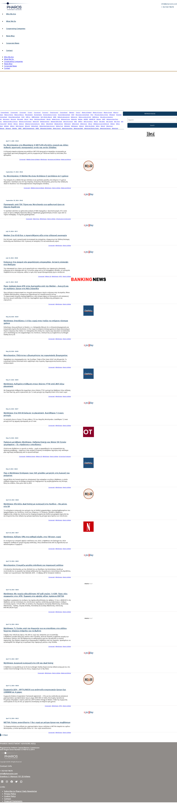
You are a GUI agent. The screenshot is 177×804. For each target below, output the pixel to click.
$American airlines (67, 128)
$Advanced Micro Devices (10, 121)
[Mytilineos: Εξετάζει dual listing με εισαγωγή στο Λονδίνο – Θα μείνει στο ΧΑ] (88, 494)
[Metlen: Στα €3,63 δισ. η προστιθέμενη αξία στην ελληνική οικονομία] (88, 225)
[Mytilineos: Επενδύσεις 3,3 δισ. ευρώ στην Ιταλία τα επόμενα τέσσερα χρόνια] (88, 310)
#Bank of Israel (108, 112)
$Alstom (81, 126)
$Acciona (13, 119)
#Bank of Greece (97, 112)
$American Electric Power (91, 128)
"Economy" (45, 112)
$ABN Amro (95, 117)
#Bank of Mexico (19, 114)
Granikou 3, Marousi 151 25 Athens (15, 776)
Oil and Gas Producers (65, 456)
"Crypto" (30, 112)
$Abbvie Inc (74, 117)
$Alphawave (74, 126)
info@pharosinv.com (9, 773)
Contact (9, 50)
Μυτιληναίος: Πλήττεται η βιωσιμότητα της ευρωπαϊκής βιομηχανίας (36, 355)
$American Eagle (78, 128)
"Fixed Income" (54, 112)
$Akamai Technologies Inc (32, 124)
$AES (75, 121)
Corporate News (12, 43)
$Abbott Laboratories (64, 117)
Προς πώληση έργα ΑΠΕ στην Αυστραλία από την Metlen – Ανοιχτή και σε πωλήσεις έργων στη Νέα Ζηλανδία (36, 287)
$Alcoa (90, 124)
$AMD (37, 128)
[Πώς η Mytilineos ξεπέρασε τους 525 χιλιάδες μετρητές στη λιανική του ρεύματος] (88, 463)
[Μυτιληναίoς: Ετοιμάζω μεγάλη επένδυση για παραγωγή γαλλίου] (88, 555)
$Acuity (49, 119)
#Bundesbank (29, 114)
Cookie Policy (10, 796)
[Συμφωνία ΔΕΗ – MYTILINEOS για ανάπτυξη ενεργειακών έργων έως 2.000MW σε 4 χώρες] (88, 679)
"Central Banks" (4, 112)
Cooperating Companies (15, 28)
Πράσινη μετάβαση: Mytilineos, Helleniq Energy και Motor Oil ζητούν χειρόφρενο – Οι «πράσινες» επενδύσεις (35, 443)
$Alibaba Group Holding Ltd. (101, 124)
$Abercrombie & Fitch (85, 117)
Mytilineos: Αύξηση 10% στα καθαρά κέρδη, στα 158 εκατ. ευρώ (32, 536)
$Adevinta (74, 119)
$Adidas (80, 119)
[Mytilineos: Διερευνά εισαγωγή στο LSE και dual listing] (88, 653)
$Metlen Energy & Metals (33, 159)
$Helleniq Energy (30, 456)
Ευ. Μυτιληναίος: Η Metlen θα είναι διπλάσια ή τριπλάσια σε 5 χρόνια (36, 176)
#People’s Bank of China (101, 114)
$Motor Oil (48, 276)
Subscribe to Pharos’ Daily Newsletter (20, 791)
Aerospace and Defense (54, 159)
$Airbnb (10, 124)
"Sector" (78, 112)
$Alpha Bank (34, 126)
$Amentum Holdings (46, 128)
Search (152, 125)
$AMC (20, 128)
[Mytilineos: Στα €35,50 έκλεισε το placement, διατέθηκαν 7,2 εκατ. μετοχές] (88, 403)
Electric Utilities (56, 188)
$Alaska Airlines (58, 124)
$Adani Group (56, 119)
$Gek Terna (36, 219)
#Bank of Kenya (8, 114)
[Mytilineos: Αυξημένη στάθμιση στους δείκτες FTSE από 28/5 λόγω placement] (88, 374)
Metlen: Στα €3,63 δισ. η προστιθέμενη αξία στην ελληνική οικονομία (35, 235)
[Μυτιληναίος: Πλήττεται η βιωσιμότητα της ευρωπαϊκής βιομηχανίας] (88, 345)
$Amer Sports (57, 128)
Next (6, 735)
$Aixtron (21, 124)
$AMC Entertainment (28, 128)
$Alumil (103, 126)
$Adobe (98, 119)
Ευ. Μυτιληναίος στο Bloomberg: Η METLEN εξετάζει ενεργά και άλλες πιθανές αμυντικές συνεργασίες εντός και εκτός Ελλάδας (36, 146)
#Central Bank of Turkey (50, 114)
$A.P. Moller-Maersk (46, 117)
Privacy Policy (10, 793)
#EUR (72, 114)
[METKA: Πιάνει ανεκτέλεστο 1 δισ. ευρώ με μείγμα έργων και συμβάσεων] (88, 712)
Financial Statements (13, 801)
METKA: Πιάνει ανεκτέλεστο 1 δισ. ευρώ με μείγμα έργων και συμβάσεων (37, 722)
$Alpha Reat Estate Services (47, 126)
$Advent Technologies (25, 121)
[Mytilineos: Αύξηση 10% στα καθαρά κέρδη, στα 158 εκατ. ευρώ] (88, 526)
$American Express (105, 128)
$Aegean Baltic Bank (56, 121)
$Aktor (43, 124)
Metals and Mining (66, 159)
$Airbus (16, 124)
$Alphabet (67, 126)
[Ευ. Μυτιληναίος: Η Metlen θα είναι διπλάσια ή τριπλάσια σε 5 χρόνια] (88, 166)
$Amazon (8, 128)
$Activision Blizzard (39, 119)
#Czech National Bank (64, 114)
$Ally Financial (20, 126)
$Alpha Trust (59, 126)
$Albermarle (75, 124)
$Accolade (20, 119)
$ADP (103, 119)
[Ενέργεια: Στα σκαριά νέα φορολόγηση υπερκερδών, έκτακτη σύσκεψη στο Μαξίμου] (88, 252)
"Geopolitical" (64, 112)
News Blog (10, 36)
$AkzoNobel (49, 124)
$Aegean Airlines (44, 121)
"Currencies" (37, 112)
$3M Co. (28, 117)
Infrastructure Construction (63, 219)
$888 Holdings (35, 117)
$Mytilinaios (43, 159)
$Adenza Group (65, 119)
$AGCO (96, 121)
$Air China (117, 121)
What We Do (11, 21)
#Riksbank (112, 114)
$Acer (31, 119)
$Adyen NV (36, 121)
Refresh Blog (150, 114)
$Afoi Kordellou (88, 121)
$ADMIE (86, 119)
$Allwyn (12, 126)
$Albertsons (83, 124)
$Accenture (6, 119)
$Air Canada (109, 121)
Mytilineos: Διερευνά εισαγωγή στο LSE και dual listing (28, 663)
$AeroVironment (68, 121)
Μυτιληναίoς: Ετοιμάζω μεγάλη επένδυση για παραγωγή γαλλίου (33, 565)
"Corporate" (22, 112)
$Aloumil (27, 126)
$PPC (60, 276)
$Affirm (80, 121)
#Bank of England (86, 112)
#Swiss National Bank (14, 117)
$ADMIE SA (92, 119)
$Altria (97, 126)
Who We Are (11, 14)
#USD (22, 117)
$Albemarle (67, 124)
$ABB (54, 117)
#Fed (91, 114)
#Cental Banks (38, 114)
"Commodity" (14, 112)
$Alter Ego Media (90, 126)
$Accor (26, 119)
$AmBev (14, 128)
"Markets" (71, 112)
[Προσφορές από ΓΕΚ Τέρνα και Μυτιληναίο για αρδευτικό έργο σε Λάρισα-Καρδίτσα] (88, 194)
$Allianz (112, 124)
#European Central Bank (82, 114)
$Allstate (6, 126)
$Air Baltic (102, 121)
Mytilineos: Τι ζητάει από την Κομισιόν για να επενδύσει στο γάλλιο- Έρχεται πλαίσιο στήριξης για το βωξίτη (35, 629)
